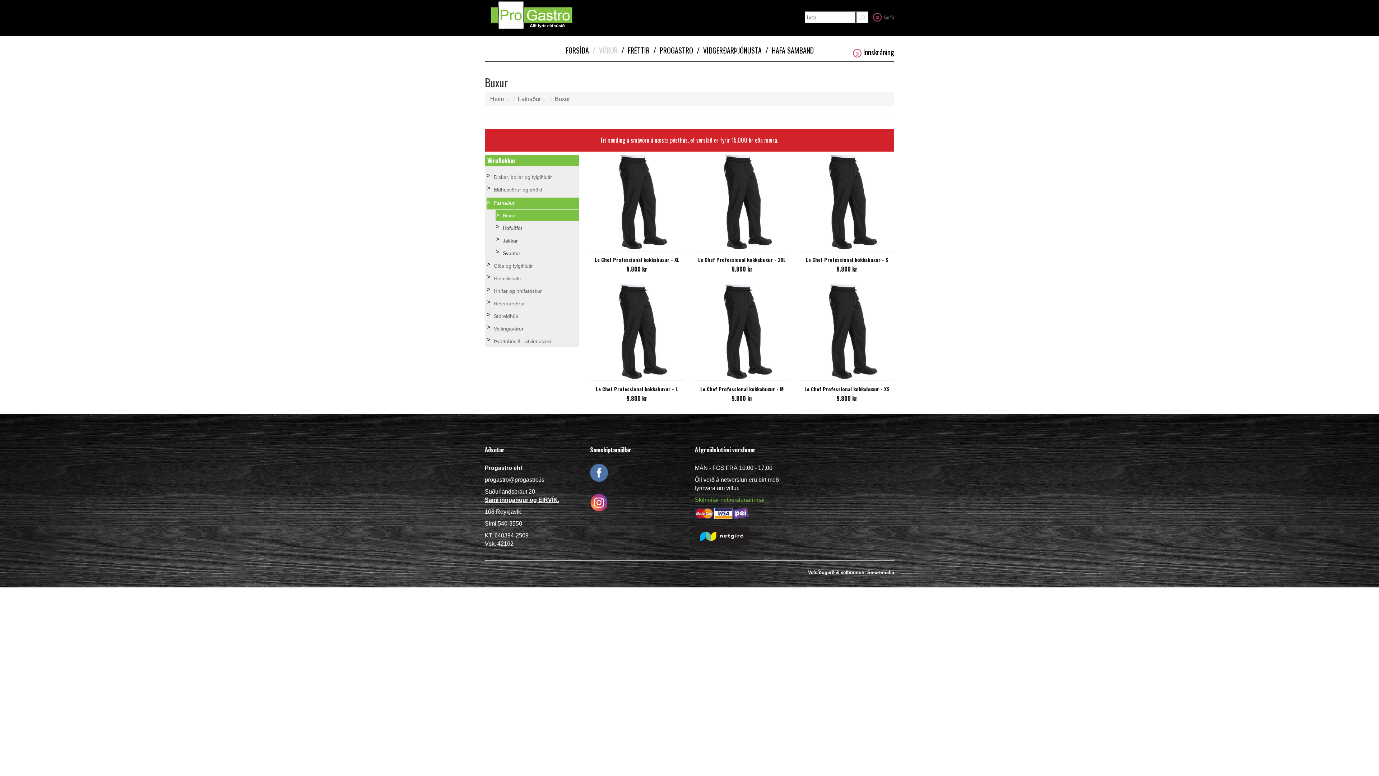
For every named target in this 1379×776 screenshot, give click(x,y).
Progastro (673, 50)
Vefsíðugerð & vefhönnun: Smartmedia (851, 572)
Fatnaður (529, 99)
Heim (497, 99)
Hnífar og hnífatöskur (518, 291)
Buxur (562, 99)
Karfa (888, 17)
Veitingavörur (509, 329)
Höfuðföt (512, 228)
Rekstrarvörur (509, 303)
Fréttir (635, 50)
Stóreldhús (506, 316)
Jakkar (510, 241)
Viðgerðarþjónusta (729, 50)
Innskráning (878, 52)
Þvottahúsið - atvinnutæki (522, 341)
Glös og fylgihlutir (513, 266)
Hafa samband (789, 50)
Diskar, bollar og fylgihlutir (523, 177)
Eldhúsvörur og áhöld (518, 190)
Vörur (605, 50)
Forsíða (577, 50)
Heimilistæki (507, 278)
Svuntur (511, 253)
